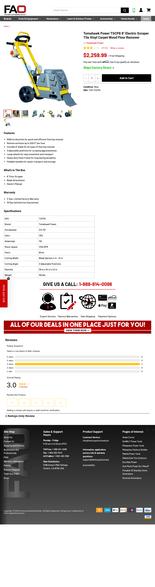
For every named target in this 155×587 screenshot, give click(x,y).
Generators (52, 18)
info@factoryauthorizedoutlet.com (99, 440)
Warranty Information (14, 461)
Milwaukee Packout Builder (135, 449)
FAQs (6, 457)
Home (6, 26)
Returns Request (12, 469)
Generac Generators (131, 478)
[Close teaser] (8, 278)
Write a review (117, 48)
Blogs (6, 478)
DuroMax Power (129, 462)
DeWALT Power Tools (132, 441)
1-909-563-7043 (55, 452)
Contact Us (9, 441)
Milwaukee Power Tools (133, 445)
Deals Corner (128, 437)
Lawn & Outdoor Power (79, 18)
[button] (4, 293)
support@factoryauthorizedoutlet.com (101, 459)
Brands (7, 18)
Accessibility (89, 465)
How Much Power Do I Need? (135, 466)
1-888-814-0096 (95, 284)
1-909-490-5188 (62, 456)
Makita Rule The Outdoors (134, 458)
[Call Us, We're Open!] (134, 11)
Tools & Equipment (28, 18)
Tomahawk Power (95, 42)
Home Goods (128, 18)
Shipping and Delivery (14, 445)
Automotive (106, 18)
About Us (8, 437)
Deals (146, 18)
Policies (7, 465)
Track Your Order (11, 474)
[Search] (125, 10)
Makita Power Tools (131, 454)
